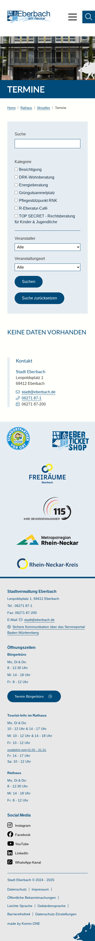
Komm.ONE (31, 923)
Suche (20, 134)
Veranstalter (25, 238)
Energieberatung (33, 185)
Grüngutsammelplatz (37, 193)
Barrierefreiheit (18, 914)
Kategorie (23, 162)
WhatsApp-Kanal (28, 862)
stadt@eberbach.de (39, 392)
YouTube (22, 844)
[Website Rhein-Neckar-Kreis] (47, 563)
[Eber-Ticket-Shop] (70, 441)
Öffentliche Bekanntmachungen (31, 898)
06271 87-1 (31, 398)
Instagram (23, 825)
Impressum (40, 889)
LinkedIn (21, 853)
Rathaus (26, 108)
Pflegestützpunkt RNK (38, 200)
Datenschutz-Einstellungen (55, 914)
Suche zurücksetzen (39, 298)
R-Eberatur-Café (33, 208)
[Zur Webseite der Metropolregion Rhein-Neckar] (48, 539)
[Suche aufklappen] (88, 17)
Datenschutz (17, 889)
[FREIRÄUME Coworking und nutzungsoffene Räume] (47, 473)
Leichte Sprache (19, 906)
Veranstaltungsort (30, 258)
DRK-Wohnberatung (36, 177)
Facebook (22, 835)
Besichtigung (30, 169)
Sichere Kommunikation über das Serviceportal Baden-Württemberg (46, 630)
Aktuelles (43, 108)
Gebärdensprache (52, 906)
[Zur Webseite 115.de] (47, 508)
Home (11, 108)
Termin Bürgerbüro (29, 696)
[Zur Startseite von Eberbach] (29, 17)
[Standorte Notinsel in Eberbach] (18, 438)
